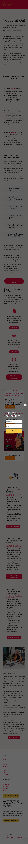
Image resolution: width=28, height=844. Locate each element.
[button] (25, 405)
